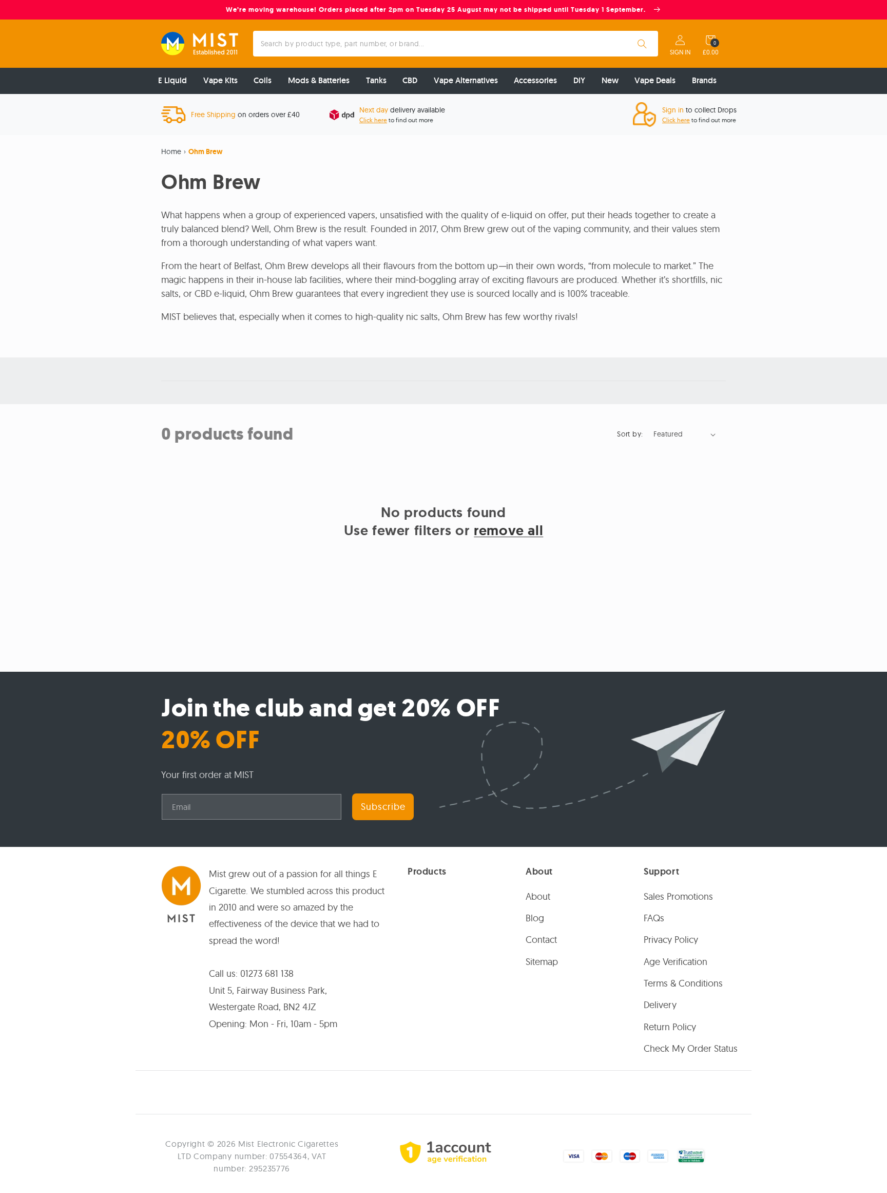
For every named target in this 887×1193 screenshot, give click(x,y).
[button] (710, 40)
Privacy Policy (671, 939)
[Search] (642, 43)
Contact (541, 939)
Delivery (660, 1005)
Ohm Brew (205, 151)
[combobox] (456, 43)
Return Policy (670, 1027)
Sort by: (630, 434)
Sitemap (542, 962)
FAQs (654, 918)
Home (171, 151)
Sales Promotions (678, 896)
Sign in (680, 52)
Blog (535, 918)
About (538, 896)
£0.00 (711, 52)
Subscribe (383, 806)
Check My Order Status (691, 1048)
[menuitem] (172, 81)
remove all (508, 530)
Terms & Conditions (683, 983)
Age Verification (675, 962)
